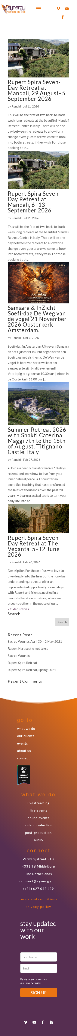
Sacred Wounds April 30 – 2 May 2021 (35, 641)
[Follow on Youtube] (67, 8)
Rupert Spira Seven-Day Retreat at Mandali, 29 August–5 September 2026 (36, 90)
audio (38, 840)
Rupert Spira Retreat (22, 663)
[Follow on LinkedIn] (51, 1022)
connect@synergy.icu (38, 881)
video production (38, 825)
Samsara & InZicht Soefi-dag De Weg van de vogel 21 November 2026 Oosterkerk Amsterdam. (37, 318)
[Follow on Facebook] (62, 17)
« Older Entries (18, 609)
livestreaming (38, 803)
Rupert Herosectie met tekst (28, 648)
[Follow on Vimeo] (58, 8)
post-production (38, 833)
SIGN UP (39, 992)
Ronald (16, 106)
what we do (26, 728)
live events (38, 810)
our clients (25, 736)
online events (38, 818)
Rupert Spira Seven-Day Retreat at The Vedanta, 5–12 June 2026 (34, 546)
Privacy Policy (32, 983)
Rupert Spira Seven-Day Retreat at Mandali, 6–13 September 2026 (34, 202)
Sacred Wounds (19, 655)
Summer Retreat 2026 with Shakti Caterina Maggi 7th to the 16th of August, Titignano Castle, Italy (37, 440)
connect (23, 758)
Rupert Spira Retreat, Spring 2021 (32, 670)
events (22, 743)
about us (24, 751)
